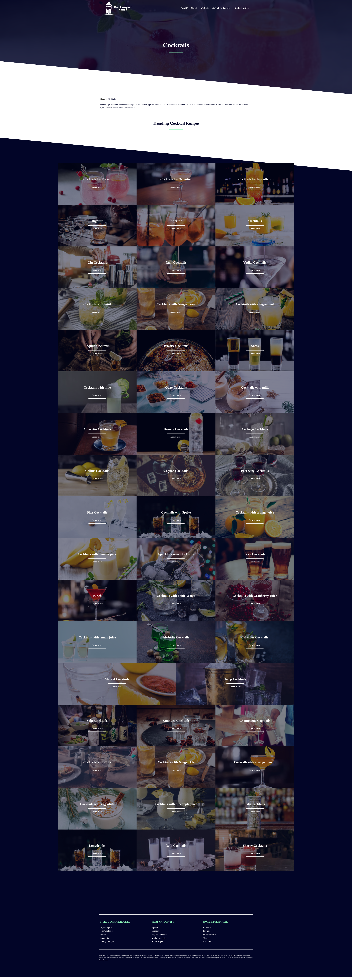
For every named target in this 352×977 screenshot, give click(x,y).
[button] (97, 187)
